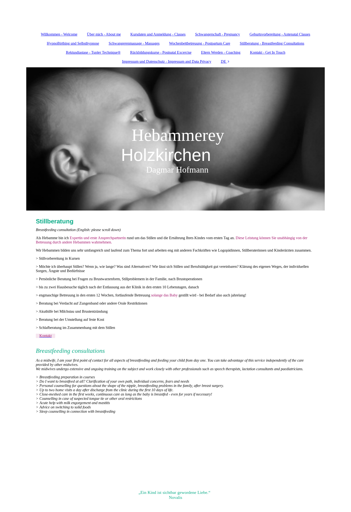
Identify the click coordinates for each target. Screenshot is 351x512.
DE (223, 61)
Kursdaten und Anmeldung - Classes (158, 34)
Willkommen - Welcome (59, 34)
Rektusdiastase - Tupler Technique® (93, 52)
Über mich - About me (104, 34)
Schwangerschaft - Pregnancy (217, 34)
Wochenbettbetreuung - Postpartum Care (199, 43)
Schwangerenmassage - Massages (134, 43)
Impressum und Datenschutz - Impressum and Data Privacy (166, 61)
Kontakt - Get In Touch (267, 52)
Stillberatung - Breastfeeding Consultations (272, 43)
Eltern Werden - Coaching (220, 52)
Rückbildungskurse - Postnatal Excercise (160, 52)
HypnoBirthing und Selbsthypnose (73, 43)
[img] (175, 139)
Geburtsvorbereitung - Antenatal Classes (280, 34)
